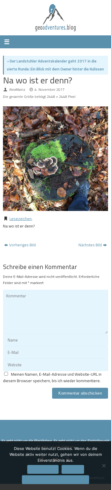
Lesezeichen (20, 219)
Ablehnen (73, 469)
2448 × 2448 (57, 96)
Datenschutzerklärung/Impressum (55, 479)
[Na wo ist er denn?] (55, 158)
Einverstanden (43, 469)
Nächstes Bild (90, 245)
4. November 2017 (50, 89)
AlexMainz (17, 89)
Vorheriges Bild (22, 245)
